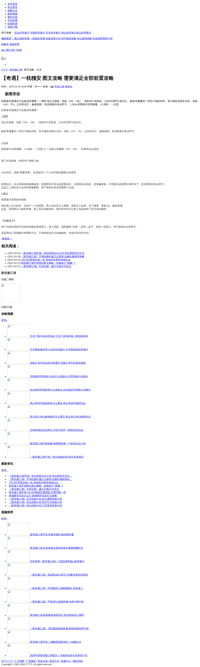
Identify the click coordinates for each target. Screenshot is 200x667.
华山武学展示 (68, 32)
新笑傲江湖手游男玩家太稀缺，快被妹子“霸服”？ (48, 263)
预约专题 (13, 17)
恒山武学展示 (83, 32)
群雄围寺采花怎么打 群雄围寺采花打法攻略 (33, 495)
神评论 (68, 86)
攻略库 (5, 44)
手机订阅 (59, 86)
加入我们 (6, 50)
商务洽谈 (43, 661)
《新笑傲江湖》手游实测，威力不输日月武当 (46, 266)
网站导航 (78, 661)
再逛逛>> (7, 238)
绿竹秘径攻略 (68, 38)
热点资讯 (13, 7)
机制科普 (13, 23)
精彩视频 (13, 13)
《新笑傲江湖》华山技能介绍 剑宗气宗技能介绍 (35, 502)
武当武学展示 (21, 32)
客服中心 (66, 661)
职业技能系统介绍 (102, 38)
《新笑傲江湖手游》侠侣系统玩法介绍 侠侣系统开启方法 (52, 253)
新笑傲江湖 (16, 69)
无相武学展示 (37, 32)
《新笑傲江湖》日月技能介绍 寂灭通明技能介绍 (35, 499)
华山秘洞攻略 (84, 38)
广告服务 (31, 661)
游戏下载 (13, 27)
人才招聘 (19, 661)
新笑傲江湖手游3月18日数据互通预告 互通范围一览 (37, 492)
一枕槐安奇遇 (37, 38)
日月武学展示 (53, 32)
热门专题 (17, 50)
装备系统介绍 (53, 38)
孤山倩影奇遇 (21, 38)
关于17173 (6, 661)
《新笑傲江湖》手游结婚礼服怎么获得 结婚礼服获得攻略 (52, 256)
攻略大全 (13, 10)
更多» (4, 320)
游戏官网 (14, 44)
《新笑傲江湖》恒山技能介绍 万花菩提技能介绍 (35, 505)
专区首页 (13, 4)
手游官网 (13, 20)
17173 (4, 69)
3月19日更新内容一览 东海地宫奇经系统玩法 (46, 259)
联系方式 (54, 661)
